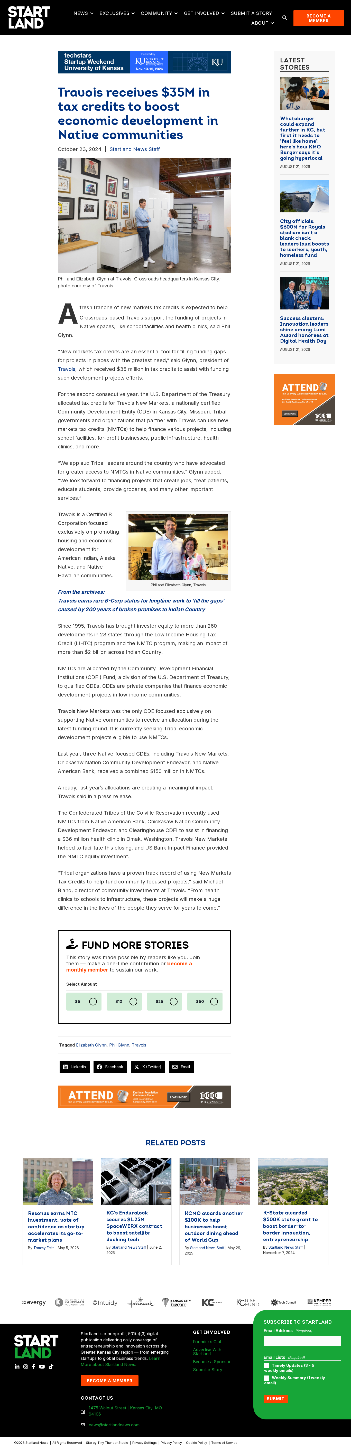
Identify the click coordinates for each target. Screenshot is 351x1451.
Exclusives (114, 13)
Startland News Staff (134, 149)
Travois (139, 1045)
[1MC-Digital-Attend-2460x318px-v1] (144, 1096)
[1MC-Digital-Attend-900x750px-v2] (304, 377)
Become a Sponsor (212, 1361)
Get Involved (201, 13)
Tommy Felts (43, 1248)
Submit (276, 1398)
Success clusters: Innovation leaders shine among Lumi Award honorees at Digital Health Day (304, 330)
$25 (159, 1001)
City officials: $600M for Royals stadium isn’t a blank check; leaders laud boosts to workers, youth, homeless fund (304, 238)
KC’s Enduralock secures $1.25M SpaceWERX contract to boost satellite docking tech (134, 1226)
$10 (118, 1001)
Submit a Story (251, 13)
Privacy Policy (171, 1443)
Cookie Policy (196, 1443)
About (260, 23)
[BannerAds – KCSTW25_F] (144, 61)
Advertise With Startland (207, 1351)
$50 (200, 1001)
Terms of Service (224, 1443)
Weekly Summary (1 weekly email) (294, 1380)
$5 (77, 1001)
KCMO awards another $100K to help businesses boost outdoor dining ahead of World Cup (214, 1227)
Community (156, 13)
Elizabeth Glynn (91, 1045)
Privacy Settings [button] (144, 1443)
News (80, 13)
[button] (91, 13)
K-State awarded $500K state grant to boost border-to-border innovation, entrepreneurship (290, 1226)
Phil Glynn (119, 1045)
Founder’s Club (208, 1341)
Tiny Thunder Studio (112, 1443)
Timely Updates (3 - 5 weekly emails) (289, 1368)
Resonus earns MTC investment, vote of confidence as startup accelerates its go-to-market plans (56, 1227)
